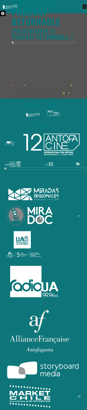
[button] (3, 13)
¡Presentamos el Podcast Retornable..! (42, 33)
